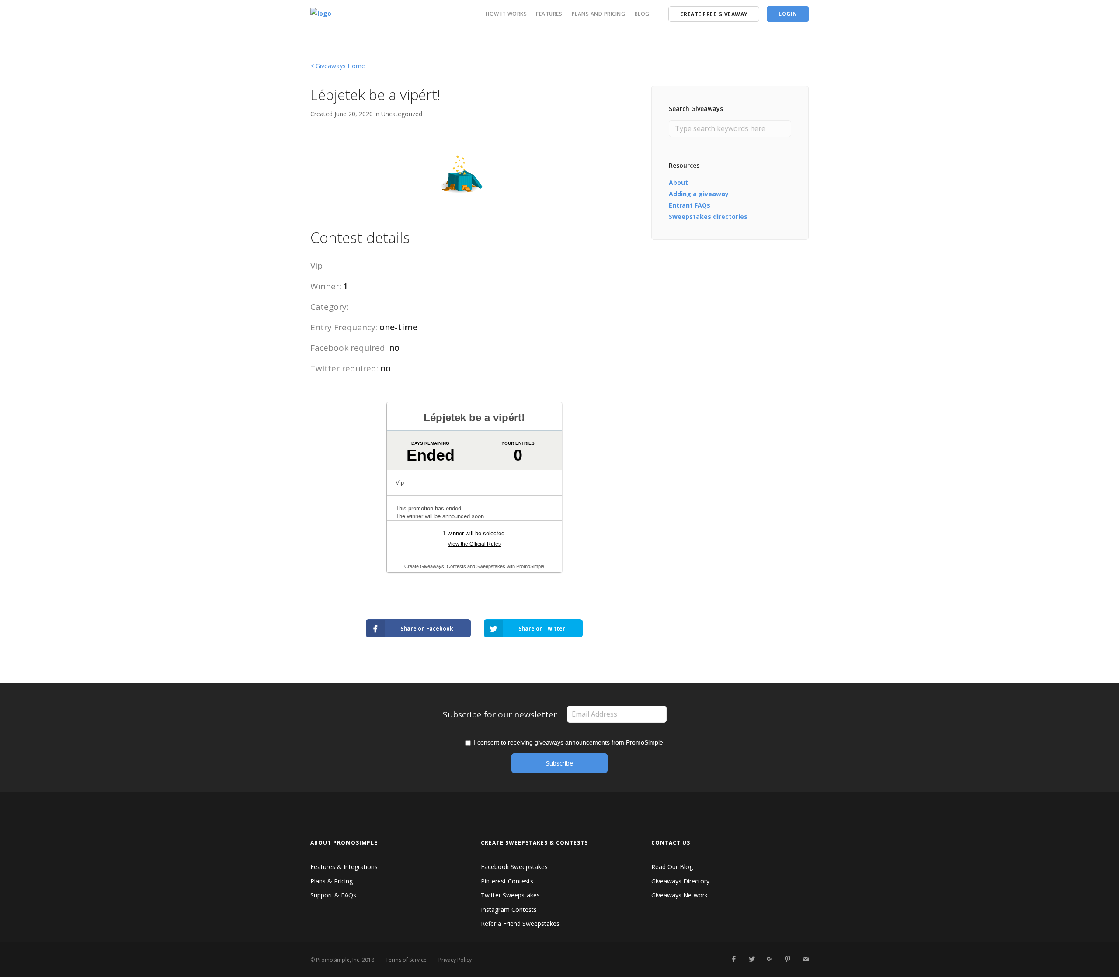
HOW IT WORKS (506, 13)
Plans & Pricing (331, 881)
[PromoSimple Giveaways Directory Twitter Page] (751, 959)
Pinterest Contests (507, 881)
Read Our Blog (672, 867)
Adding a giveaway (699, 194)
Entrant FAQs (689, 205)
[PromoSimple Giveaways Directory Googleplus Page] (769, 959)
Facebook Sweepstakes (514, 867)
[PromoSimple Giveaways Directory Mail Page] (805, 959)
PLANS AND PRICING (599, 13)
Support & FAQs (333, 895)
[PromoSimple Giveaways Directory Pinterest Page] (787, 959)
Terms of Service (406, 959)
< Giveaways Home (337, 66)
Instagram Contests (509, 909)
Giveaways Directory (680, 881)
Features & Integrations (344, 867)
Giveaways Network (679, 895)
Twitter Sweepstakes (510, 895)
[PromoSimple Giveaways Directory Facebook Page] (733, 959)
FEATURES (549, 13)
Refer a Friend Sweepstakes (520, 923)
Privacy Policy (455, 959)
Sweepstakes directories (708, 216)
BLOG (642, 13)
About (678, 182)
